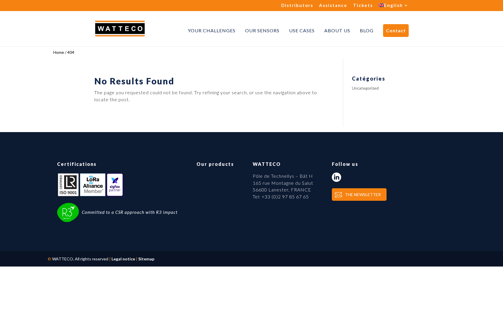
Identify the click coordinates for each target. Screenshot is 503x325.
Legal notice (123, 258)
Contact (396, 30)
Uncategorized (365, 88)
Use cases (302, 30)
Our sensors (262, 30)
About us (337, 30)
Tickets (363, 5)
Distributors (297, 5)
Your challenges (211, 30)
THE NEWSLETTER (363, 194)
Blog (366, 30)
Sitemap (146, 258)
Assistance (333, 5)
